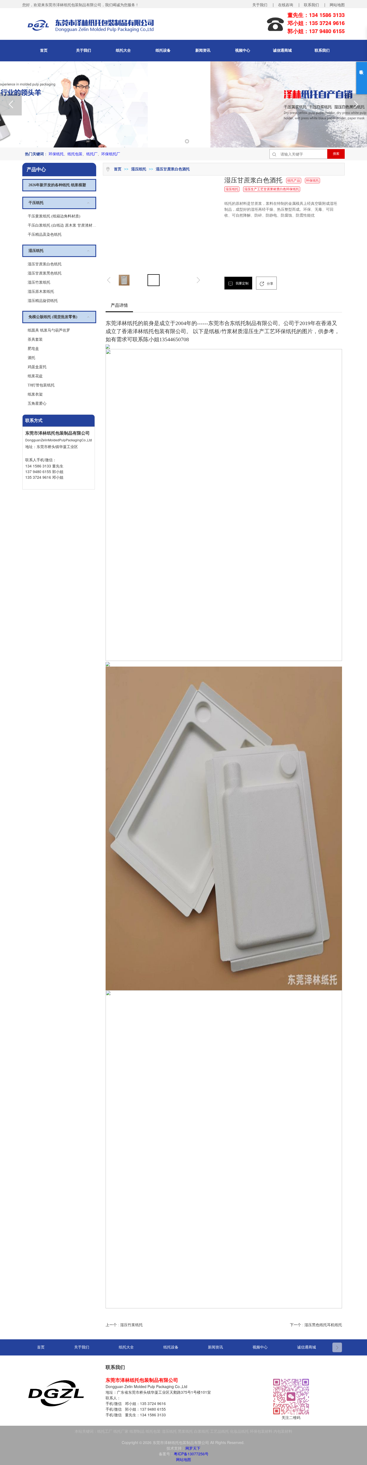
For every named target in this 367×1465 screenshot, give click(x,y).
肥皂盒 (33, 349)
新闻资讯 (202, 50)
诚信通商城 (282, 50)
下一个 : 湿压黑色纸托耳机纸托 (316, 1325)
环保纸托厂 (110, 153)
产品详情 (119, 305)
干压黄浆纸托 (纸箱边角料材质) (54, 216)
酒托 (31, 358)
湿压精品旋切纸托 (43, 301)
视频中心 (242, 50)
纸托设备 (163, 50)
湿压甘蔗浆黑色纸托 (45, 273)
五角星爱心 (37, 404)
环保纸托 (56, 153)
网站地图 (337, 4)
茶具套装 (35, 339)
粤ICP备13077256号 (191, 1453)
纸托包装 (74, 153)
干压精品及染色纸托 (45, 235)
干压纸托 (36, 203)
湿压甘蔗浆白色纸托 (45, 264)
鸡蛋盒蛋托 (37, 367)
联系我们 (322, 50)
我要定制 (242, 283)
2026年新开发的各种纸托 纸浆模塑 (57, 185)
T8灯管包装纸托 (41, 385)
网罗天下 (192, 1448)
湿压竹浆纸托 (39, 282)
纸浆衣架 (35, 394)
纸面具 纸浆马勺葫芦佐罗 (49, 330)
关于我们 (83, 50)
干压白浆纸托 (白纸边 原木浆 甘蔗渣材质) (62, 225)
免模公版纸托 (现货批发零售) (52, 317)
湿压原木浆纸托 (41, 292)
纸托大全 (123, 50)
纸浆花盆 (35, 376)
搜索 (336, 154)
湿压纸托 (36, 251)
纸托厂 (92, 153)
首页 (44, 50)
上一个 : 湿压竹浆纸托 (124, 1325)
